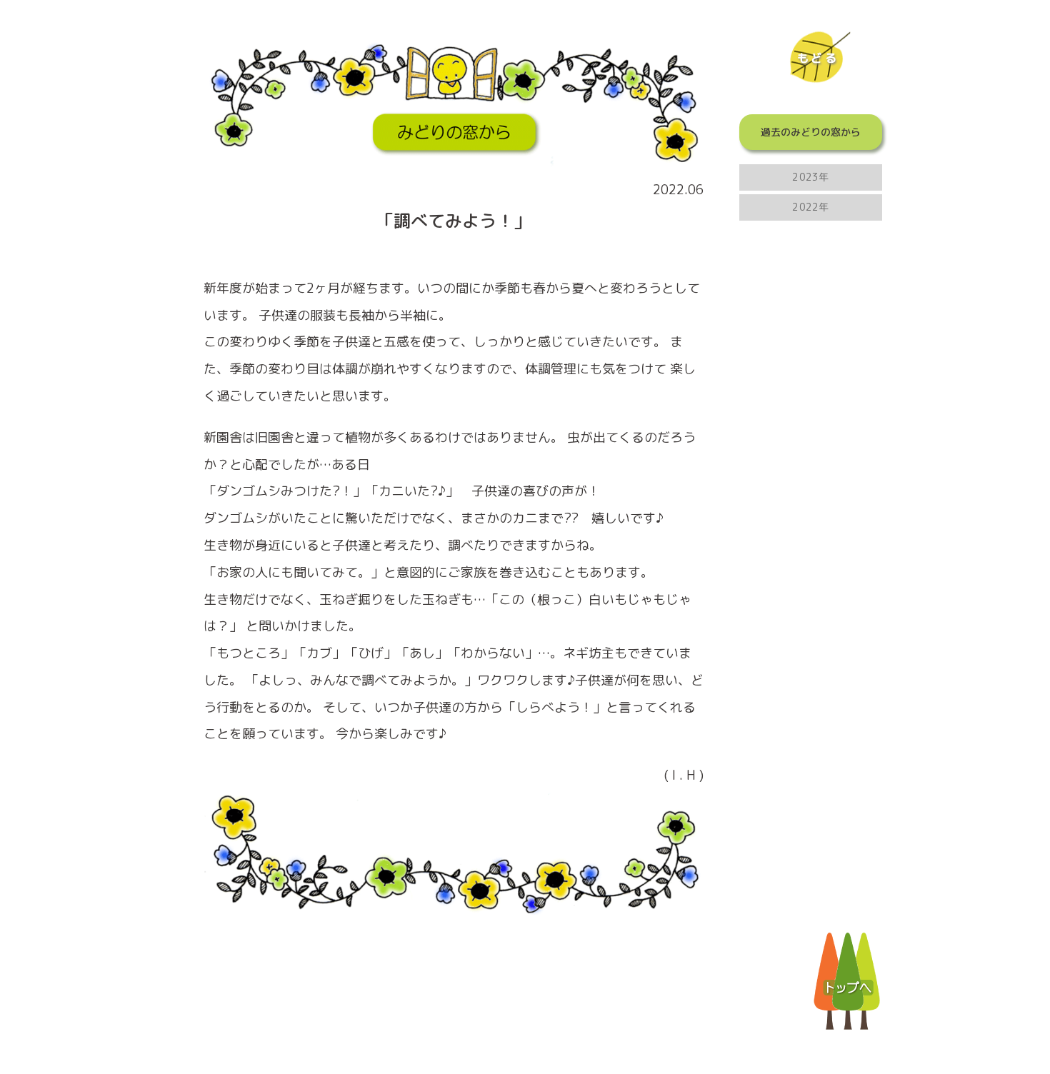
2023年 (810, 177)
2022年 (810, 207)
